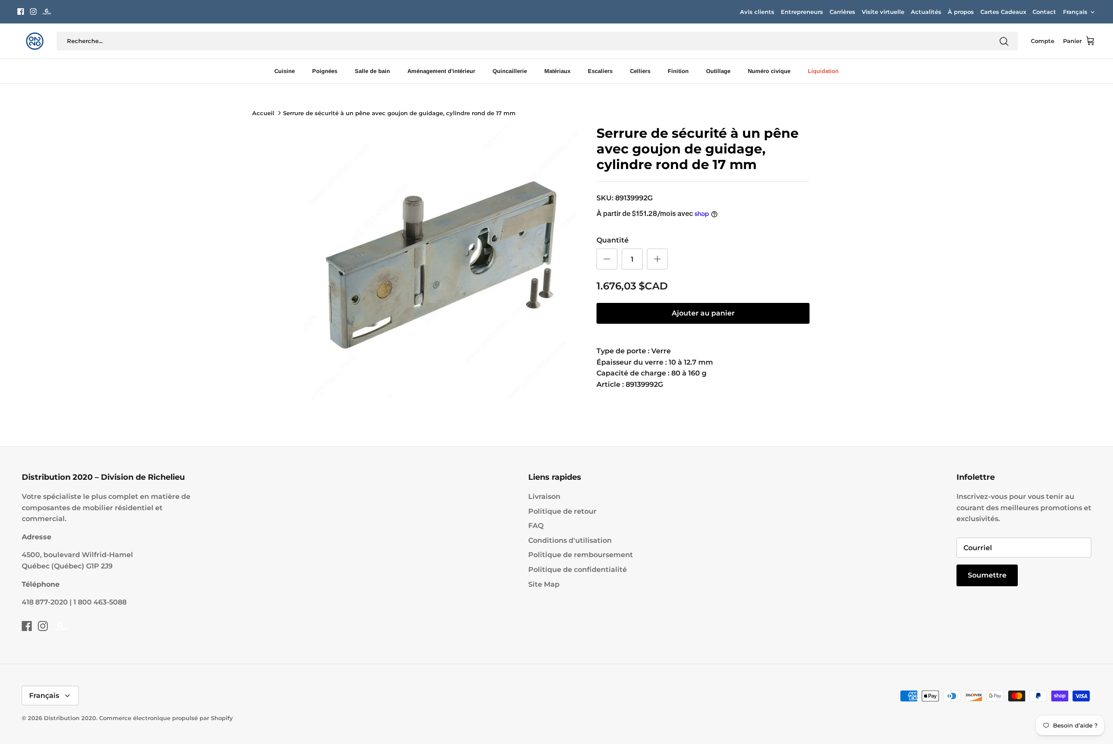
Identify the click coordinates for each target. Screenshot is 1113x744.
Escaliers (600, 71)
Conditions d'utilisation (570, 540)
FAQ (535, 525)
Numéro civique (769, 71)
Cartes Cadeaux (1003, 11)
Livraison (544, 496)
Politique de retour (562, 511)
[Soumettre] (1004, 41)
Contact (1044, 11)
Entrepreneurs (802, 11)
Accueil (263, 113)
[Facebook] (20, 11)
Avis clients (757, 11)
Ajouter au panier (703, 313)
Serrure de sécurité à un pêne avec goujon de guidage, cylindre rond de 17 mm (399, 113)
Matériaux (557, 71)
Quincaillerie (510, 71)
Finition (678, 71)
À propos (961, 11)
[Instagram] (33, 11)
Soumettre (987, 575)
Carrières (842, 11)
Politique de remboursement (580, 555)
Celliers (640, 71)
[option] (440, 262)
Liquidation (823, 71)
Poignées (324, 71)
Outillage (718, 71)
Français (1075, 11)
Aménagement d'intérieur (441, 71)
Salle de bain (372, 71)
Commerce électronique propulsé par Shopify (166, 717)
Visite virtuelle (883, 11)
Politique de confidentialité (577, 569)
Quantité (612, 240)
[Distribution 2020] (47, 11)
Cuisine (284, 71)
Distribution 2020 (70, 717)
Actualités (926, 11)
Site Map (544, 584)
